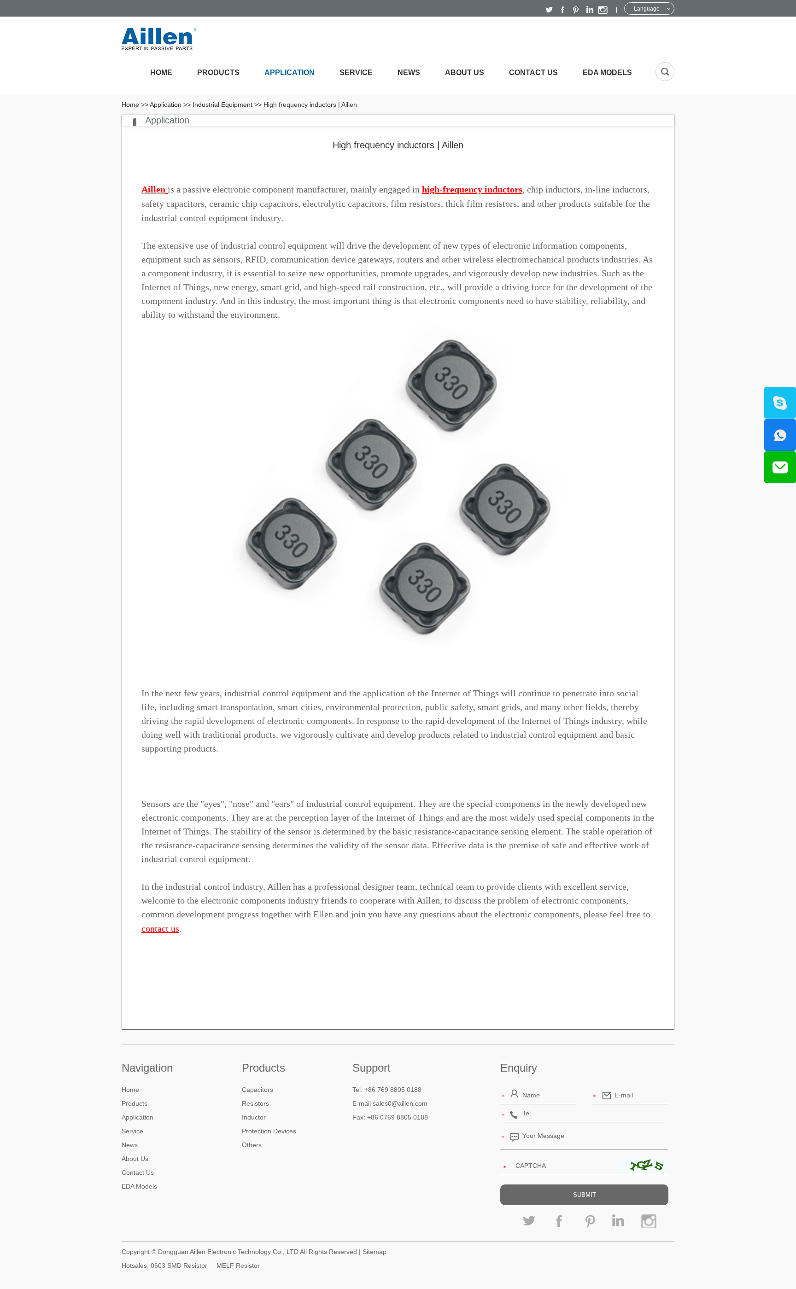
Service (356, 72)
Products (218, 72)
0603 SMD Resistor (179, 1265)
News (409, 72)
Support (371, 1068)
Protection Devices (269, 1131)
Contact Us (533, 72)
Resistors (255, 1103)
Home (161, 72)
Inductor (254, 1117)
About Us (464, 72)
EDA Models (607, 72)
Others (252, 1145)
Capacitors (257, 1089)
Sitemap (374, 1251)
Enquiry (518, 1068)
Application (289, 72)
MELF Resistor (238, 1265)
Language (647, 9)
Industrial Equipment (222, 104)
